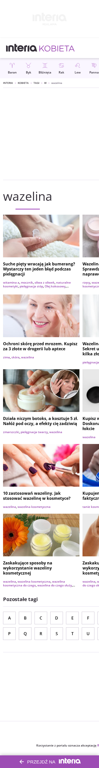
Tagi (36, 83)
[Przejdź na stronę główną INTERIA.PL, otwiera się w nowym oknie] (21, 48)
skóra (15, 357)
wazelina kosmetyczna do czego (34, 583)
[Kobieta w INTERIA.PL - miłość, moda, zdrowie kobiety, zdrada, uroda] (57, 48)
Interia (8, 83)
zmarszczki (11, 432)
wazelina (27, 357)
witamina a (11, 282)
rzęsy (86, 282)
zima (6, 357)
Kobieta (23, 83)
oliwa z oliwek (45, 282)
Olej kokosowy (55, 286)
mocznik (27, 282)
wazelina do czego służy (54, 585)
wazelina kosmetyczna (34, 507)
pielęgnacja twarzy (34, 432)
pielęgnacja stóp (31, 286)
